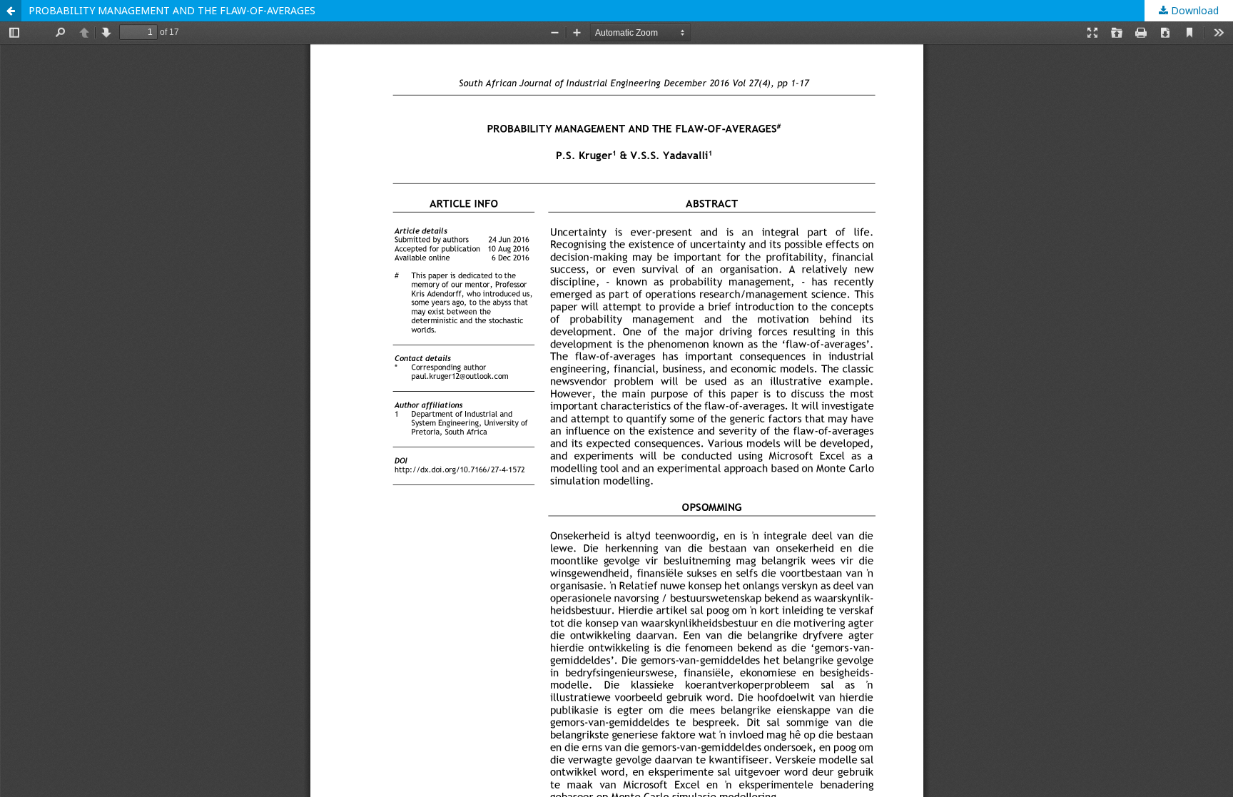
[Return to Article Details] (10, 10)
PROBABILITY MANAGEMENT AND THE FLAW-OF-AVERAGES (172, 10)
